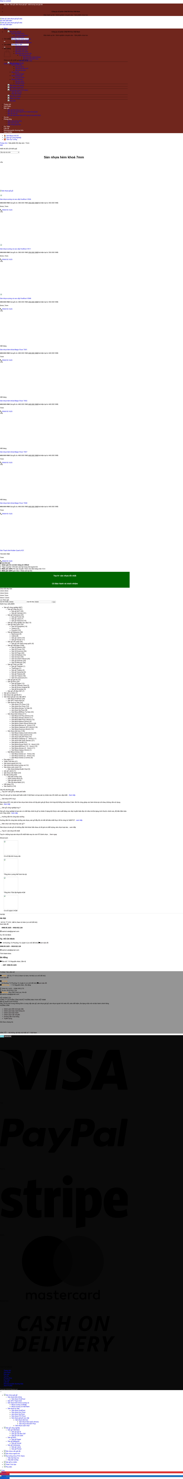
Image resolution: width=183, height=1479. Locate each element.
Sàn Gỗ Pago (16, 653)
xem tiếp (73, 827)
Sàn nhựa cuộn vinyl (25, 61)
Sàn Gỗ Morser (16, 662)
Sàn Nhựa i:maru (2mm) (20, 735)
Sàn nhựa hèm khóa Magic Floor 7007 (13, 452)
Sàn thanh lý (8, 786)
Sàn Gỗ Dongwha (17, 626)
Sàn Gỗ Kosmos (17, 651)
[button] (6, 28)
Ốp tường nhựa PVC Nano (19, 90)
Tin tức (6, 117)
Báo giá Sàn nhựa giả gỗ (16, 110)
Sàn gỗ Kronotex (17, 689)
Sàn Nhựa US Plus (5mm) (20, 716)
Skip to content (5, 1)
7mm (6, 595)
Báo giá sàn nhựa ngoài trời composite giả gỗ (23, 112)
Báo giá (6, 108)
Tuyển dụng (8, 1018)
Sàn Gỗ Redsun (16, 655)
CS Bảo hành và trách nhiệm (65, 584)
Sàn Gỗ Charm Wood (18, 659)
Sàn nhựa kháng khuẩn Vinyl (18, 769)
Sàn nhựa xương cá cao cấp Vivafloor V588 (15, 298)
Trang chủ (7, 104)
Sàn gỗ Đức (15, 72)
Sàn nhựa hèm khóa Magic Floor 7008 (13, 503)
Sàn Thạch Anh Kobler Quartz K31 (12, 550)
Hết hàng (7, 784)
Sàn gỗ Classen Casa (19, 685)
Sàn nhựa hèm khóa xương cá (21, 39)
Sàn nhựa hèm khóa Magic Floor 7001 (13, 350)
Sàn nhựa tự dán (16, 44)
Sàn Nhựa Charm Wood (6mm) (22, 723)
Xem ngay (53, 834)
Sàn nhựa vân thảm (11, 773)
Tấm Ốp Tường (10, 139)
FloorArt (14, 630)
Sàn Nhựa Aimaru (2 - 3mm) (21, 748)
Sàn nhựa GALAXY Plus (30, 59)
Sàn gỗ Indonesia (17, 79)
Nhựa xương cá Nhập (22, 41)
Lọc (54, 602)
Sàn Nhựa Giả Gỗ (11, 136)
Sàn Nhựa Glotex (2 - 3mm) (21, 756)
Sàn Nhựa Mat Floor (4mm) (21, 720)
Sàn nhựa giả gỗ (15, 32)
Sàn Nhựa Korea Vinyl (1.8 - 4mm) (23, 744)
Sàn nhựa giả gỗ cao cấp (23, 53)
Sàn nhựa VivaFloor (21, 35)
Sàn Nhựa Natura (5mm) (20, 721)
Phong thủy (8, 119)
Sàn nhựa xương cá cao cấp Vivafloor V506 (15, 199)
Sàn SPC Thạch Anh (17, 37)
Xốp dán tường (16, 94)
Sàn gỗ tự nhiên (15, 96)
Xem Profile (8, 132)
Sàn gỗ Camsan (17, 613)
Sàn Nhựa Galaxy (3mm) (20, 750)
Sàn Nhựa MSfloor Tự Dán (20, 712)
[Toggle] (1, 799)
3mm (6, 591)
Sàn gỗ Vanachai (17, 672)
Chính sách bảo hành (11, 1013)
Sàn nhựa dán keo (25, 55)
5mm (6, 593)
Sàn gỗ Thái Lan (13, 664)
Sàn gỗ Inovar (19, 77)
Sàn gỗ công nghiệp (17, 63)
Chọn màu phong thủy (15, 121)
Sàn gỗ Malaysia (16, 76)
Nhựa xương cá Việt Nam (23, 43)
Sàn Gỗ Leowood (17, 678)
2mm (2, 591)
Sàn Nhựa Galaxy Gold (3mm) (22, 733)
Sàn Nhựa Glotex (14, 752)
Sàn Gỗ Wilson (16, 647)
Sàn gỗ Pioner (20, 83)
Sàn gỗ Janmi (16, 638)
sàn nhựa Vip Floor (21, 50)
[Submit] (4, 41)
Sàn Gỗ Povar (16, 649)
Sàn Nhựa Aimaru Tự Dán (20, 708)
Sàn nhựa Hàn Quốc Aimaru (32, 57)
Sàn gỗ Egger (19, 74)
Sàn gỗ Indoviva (17, 621)
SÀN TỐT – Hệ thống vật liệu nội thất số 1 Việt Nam (18, 1033)
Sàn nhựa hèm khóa (17, 34)
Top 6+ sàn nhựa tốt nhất (64, 576)
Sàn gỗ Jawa (19, 81)
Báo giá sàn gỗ (12, 113)
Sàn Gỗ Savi (15, 657)
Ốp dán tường (9, 775)
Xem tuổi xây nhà (13, 123)
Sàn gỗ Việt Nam (16, 65)
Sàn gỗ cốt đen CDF (21, 68)
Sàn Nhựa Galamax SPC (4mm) (22, 727)
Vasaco (14, 628)
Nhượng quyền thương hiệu (13, 130)
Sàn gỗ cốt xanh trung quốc (21, 643)
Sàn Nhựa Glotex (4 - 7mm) (21, 754)
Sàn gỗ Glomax (16, 661)
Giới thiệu (7, 106)
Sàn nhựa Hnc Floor (21, 48)
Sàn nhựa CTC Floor (21, 52)
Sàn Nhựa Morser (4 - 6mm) (21, 725)
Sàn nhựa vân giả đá (17, 85)
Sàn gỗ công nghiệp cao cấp (18, 623)
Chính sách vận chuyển (12, 1015)
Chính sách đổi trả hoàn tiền (14, 1009)
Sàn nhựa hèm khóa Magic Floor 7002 (13, 401)
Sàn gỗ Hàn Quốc (14, 624)
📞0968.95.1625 (6, 210)
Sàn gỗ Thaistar (17, 666)
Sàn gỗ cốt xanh (20, 70)
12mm (6, 598)
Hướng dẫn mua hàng (11, 1017)
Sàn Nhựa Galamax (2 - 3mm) (22, 739)
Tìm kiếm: (7, 39)
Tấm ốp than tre (16, 92)
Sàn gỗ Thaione (17, 674)
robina (13, 636)
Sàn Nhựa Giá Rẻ (17, 742)
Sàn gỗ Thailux (16, 670)
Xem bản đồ (4, 924)
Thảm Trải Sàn (15, 98)
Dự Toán (7, 126)
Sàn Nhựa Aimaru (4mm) (20, 718)
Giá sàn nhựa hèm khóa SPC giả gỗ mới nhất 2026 (24, 115)
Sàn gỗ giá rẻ (19, 67)
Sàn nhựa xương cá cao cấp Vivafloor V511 (15, 249)
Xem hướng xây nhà (14, 125)
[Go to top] (1, 1391)
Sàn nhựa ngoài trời (17, 88)
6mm (2, 595)
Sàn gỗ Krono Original (19, 687)
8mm (2, 598)
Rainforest (15, 634)
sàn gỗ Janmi (9, 771)
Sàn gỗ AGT (15, 611)
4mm (2, 593)
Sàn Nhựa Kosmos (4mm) (20, 729)
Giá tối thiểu (4, 602)
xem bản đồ (44, 943)
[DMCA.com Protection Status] (6, 1037)
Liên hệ (6, 128)
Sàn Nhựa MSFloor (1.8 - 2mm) (22, 746)
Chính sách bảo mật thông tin (14, 1011)
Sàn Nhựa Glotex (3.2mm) (20, 758)
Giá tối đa (30, 602)
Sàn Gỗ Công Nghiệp (12, 137)
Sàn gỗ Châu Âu (13, 609)
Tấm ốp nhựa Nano (14, 782)
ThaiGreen (15, 668)
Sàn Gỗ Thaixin (16, 676)
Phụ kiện (13, 101)
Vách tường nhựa (14, 778)
